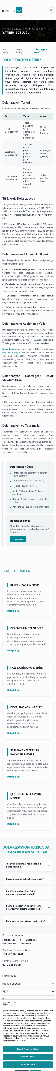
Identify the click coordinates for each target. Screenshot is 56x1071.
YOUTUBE (31, 940)
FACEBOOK (8, 940)
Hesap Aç (18, 539)
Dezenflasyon (9, 349)
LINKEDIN (26, 943)
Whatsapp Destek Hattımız (16, 950)
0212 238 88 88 (11, 964)
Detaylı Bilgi (15, 610)
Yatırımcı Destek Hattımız (15, 960)
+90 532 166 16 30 (13, 954)
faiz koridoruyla (11, 352)
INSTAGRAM (9, 943)
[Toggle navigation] (51, 10)
